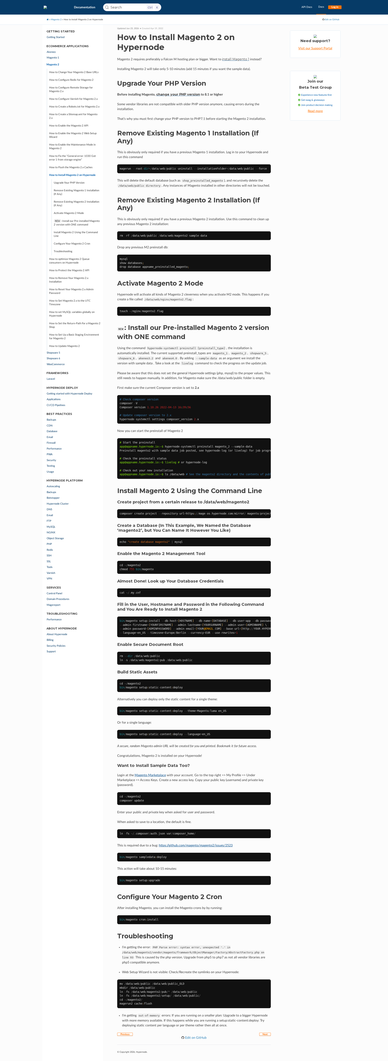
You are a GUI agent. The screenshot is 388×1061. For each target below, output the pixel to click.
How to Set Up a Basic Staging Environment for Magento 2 (74, 337)
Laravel (51, 379)
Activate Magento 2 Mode (69, 213)
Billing (50, 640)
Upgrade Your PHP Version (69, 183)
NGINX (51, 532)
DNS (49, 509)
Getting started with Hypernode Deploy (69, 393)
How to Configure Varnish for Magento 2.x (73, 99)
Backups (51, 420)
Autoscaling (53, 486)
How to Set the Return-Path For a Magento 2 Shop (74, 325)
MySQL (51, 527)
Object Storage (55, 538)
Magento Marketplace (150, 775)
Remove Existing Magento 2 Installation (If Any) (76, 204)
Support (51, 651)
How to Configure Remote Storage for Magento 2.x (71, 89)
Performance (54, 449)
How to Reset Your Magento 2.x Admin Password (71, 291)
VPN (49, 578)
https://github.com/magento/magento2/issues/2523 (196, 845)
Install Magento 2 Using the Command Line (76, 234)
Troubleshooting (63, 251)
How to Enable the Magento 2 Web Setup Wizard (73, 135)
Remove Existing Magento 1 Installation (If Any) (76, 192)
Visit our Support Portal (315, 48)
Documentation (84, 7)
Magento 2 (52, 64)
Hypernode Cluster (58, 504)
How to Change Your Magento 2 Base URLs (74, 72)
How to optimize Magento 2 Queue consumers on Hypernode (69, 261)
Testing (51, 466)
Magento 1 (53, 57)
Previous (125, 1034)
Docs (321, 7)
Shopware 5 (53, 353)
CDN (50, 425)
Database (52, 431)
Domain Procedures (58, 599)
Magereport (53, 605)
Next (265, 1034)
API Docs (307, 7)
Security (51, 460)
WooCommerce (56, 364)
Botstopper (53, 498)
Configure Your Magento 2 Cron (72, 243)
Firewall (51, 443)
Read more (315, 111)
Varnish (51, 573)
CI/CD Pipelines (56, 405)
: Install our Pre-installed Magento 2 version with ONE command (77, 222)
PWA (50, 454)
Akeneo (51, 52)
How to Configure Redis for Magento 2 (71, 80)
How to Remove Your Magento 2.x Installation (68, 280)
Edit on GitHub (331, 19)
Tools (50, 567)
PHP (49, 544)
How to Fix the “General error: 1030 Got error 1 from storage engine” (72, 158)
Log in (334, 7)
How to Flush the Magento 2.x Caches (71, 167)
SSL (49, 561)
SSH (49, 555)
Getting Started (55, 37)
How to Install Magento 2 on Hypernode (72, 175)
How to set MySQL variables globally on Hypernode (72, 314)
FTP (49, 521)
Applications (54, 399)
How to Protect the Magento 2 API (69, 270)
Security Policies (56, 646)
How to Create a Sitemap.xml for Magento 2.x (73, 116)
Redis (50, 550)
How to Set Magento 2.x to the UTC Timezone (70, 303)
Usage (50, 472)
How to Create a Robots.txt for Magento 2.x (74, 106)
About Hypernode (57, 634)
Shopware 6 (53, 358)
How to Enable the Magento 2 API (68, 125)
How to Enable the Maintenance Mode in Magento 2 (72, 147)
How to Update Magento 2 (64, 346)
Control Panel (54, 593)
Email (50, 437)
